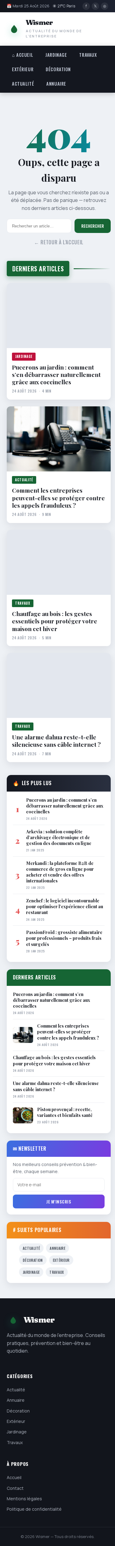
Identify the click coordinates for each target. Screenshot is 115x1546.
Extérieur (22, 69)
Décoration (58, 69)
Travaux (88, 55)
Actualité (23, 83)
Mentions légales (24, 1498)
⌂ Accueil (22, 55)
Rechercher (92, 226)
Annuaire (56, 83)
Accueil (14, 1477)
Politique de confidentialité (34, 1509)
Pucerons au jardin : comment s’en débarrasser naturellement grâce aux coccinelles (56, 374)
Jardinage (56, 55)
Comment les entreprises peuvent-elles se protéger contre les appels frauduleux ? (58, 497)
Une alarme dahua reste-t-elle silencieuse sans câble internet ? (56, 740)
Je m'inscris (58, 1201)
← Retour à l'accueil (58, 242)
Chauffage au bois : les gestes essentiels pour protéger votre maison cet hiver (54, 621)
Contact (15, 1488)
